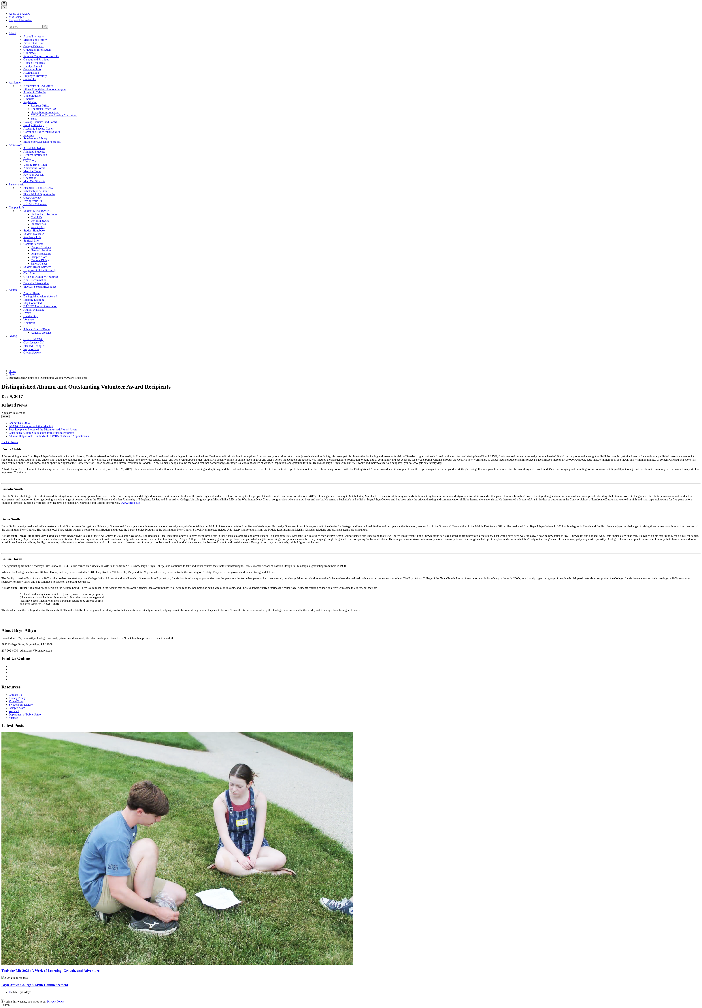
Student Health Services (37, 266)
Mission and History (35, 39)
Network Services (41, 250)
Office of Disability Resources (40, 276)
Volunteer (29, 319)
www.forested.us (130, 502)
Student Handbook (34, 230)
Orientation (29, 177)
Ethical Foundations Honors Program (44, 89)
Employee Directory (35, 75)
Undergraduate (32, 95)
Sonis (34, 118)
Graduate (28, 98)
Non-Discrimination (34, 280)
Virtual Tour (30, 161)
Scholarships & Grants (36, 191)
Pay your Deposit (33, 174)
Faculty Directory (33, 125)
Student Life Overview (44, 214)
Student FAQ (38, 223)
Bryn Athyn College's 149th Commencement (34, 985)
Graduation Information (37, 49)
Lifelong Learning (33, 299)
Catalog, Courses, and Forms (40, 122)
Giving (13, 335)
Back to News (9, 442)
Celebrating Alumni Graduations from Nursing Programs (41, 432)
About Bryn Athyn (34, 36)
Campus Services (33, 243)
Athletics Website (41, 332)
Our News (29, 52)
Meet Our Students (34, 181)
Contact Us (29, 79)
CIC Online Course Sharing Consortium (54, 115)
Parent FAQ (38, 227)
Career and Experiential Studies (41, 131)
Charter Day (30, 316)
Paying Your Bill (33, 200)
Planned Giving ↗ (34, 346)
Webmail (14, 711)
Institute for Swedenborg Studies (42, 141)
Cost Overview (32, 197)
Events (27, 312)
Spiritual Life (31, 240)
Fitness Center (39, 263)
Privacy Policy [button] (55, 1001)
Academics (15, 82)
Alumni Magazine (33, 309)
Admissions (15, 145)
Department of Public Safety (39, 270)
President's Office (33, 43)
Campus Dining (40, 260)
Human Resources (34, 62)
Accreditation (31, 72)
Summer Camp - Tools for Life (41, 56)
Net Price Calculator (35, 204)
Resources (29, 322)
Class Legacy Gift (33, 342)
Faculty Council (32, 66)
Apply (27, 158)
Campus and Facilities (36, 59)
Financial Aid (16, 184)
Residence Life (32, 237)
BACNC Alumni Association (40, 306)
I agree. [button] (5, 1004)
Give (26, 326)
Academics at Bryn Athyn (38, 85)
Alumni (13, 289)
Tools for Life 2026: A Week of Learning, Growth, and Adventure (50, 971)
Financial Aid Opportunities (39, 194)
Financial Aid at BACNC (38, 187)
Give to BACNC (33, 339)
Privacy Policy (17, 698)
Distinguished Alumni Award (40, 296)
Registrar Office (40, 105)
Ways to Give (31, 349)
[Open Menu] (4, 3)
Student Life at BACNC (37, 210)
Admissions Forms (34, 168)
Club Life (36, 217)
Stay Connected (32, 303)
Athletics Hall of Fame (36, 329)
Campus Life (16, 207)
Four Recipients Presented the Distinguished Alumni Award (43, 429)
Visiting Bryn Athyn (35, 164)
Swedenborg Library (35, 138)
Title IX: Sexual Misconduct (39, 286)
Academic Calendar (34, 92)
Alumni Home (31, 293)
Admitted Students (34, 151)
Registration (30, 102)
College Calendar (33, 46)
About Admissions (34, 148)
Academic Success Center (38, 128)
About (12, 33)
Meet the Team (32, 171)
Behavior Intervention (36, 283)
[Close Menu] (4, 7)
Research (28, 135)
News (12, 374)
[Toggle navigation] (5, 416)
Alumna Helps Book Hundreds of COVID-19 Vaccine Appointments (49, 436)
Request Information (35, 154)
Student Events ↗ (33, 234)
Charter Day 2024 (19, 422)
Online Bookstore (41, 253)
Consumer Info (32, 69)
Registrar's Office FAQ (44, 108)
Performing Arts (40, 220)
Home (12, 371)
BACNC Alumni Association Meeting (31, 426)
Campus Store (39, 257)
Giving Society (32, 352)
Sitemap (13, 717)
